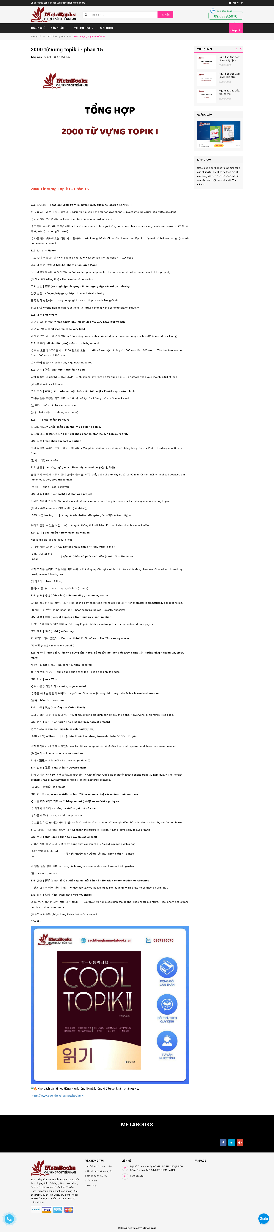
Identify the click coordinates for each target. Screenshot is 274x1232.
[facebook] (223, 1142)
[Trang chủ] (55, 14)
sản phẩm (236, 30)
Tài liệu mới (204, 49)
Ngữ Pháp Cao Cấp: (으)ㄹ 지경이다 (229, 59)
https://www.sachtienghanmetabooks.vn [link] (57, 1095)
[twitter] (231, 1142)
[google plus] (240, 1142)
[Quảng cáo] (219, 134)
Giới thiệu (106, 28)
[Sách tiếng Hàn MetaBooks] (55, 1168)
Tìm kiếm (165, 14)
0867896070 (137, 1176)
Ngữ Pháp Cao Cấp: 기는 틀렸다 (229, 92)
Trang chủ (38, 28)
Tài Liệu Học (82, 28)
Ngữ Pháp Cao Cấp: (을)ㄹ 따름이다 (229, 75)
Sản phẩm (58, 28)
